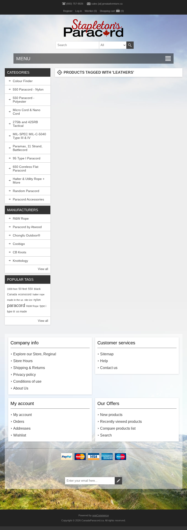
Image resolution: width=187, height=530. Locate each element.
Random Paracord (26, 191)
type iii (11, 311)
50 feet (22, 288)
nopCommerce (100, 515)
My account (22, 415)
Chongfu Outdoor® (26, 235)
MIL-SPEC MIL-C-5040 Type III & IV (29, 136)
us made (21, 311)
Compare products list (117, 428)
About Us (20, 388)
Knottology (20, 260)
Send (118, 480)
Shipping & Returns (29, 368)
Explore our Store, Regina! (34, 354)
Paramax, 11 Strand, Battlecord (27, 148)
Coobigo (19, 244)
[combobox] (87, 45)
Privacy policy (24, 375)
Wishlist (19, 435)
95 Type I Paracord (26, 158)
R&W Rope (21, 218)
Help (104, 361)
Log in (78, 11)
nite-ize (28, 300)
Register (68, 11)
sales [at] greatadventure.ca (106, 3)
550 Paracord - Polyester (23, 99)
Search (130, 45)
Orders (18, 421)
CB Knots (19, 252)
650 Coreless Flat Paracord (25, 168)
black (37, 288)
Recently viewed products (121, 421)
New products (111, 415)
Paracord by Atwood (27, 227)
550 (30, 288)
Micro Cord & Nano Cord (26, 111)
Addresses (22, 428)
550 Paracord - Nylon (28, 89)
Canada (12, 294)
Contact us (108, 368)
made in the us (15, 300)
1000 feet (12, 289)
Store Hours (23, 361)
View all (43, 269)
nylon (37, 299)
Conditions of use (27, 381)
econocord (24, 294)
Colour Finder (23, 81)
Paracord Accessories (28, 199)
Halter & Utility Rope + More (28, 180)
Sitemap (107, 354)
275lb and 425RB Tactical (25, 123)
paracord (16, 305)
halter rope (38, 294)
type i (43, 305)
